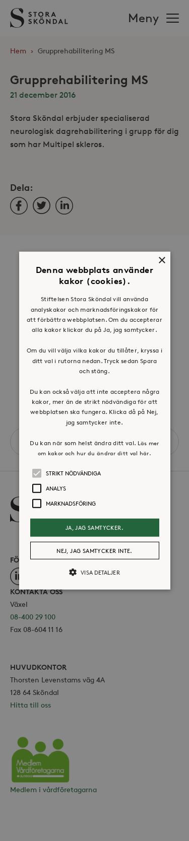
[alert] (94, 420)
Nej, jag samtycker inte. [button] (94, 550)
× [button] (161, 260)
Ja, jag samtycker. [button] (94, 527)
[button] (94, 421)
